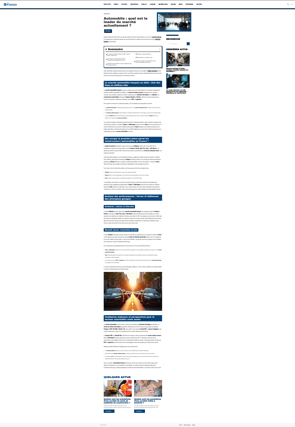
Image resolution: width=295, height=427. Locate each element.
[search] (288, 4)
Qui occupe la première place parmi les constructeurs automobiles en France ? (116, 59)
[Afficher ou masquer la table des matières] (141, 49)
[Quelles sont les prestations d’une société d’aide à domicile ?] (148, 388)
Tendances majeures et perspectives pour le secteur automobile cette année (146, 61)
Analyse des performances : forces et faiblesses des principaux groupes (119, 64)
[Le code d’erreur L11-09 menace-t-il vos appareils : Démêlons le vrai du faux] (178, 81)
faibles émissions (152, 71)
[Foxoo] (10, 4)
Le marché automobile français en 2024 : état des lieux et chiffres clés (118, 54)
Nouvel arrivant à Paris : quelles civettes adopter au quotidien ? (177, 70)
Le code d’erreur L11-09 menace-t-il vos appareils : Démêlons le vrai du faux (176, 91)
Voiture (107, 31)
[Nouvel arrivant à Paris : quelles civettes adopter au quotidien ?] (178, 59)
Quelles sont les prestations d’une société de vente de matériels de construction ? (117, 401)
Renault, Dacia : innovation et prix (144, 57)
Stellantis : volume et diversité (144, 54)
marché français (156, 37)
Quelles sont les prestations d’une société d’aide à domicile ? (147, 401)
